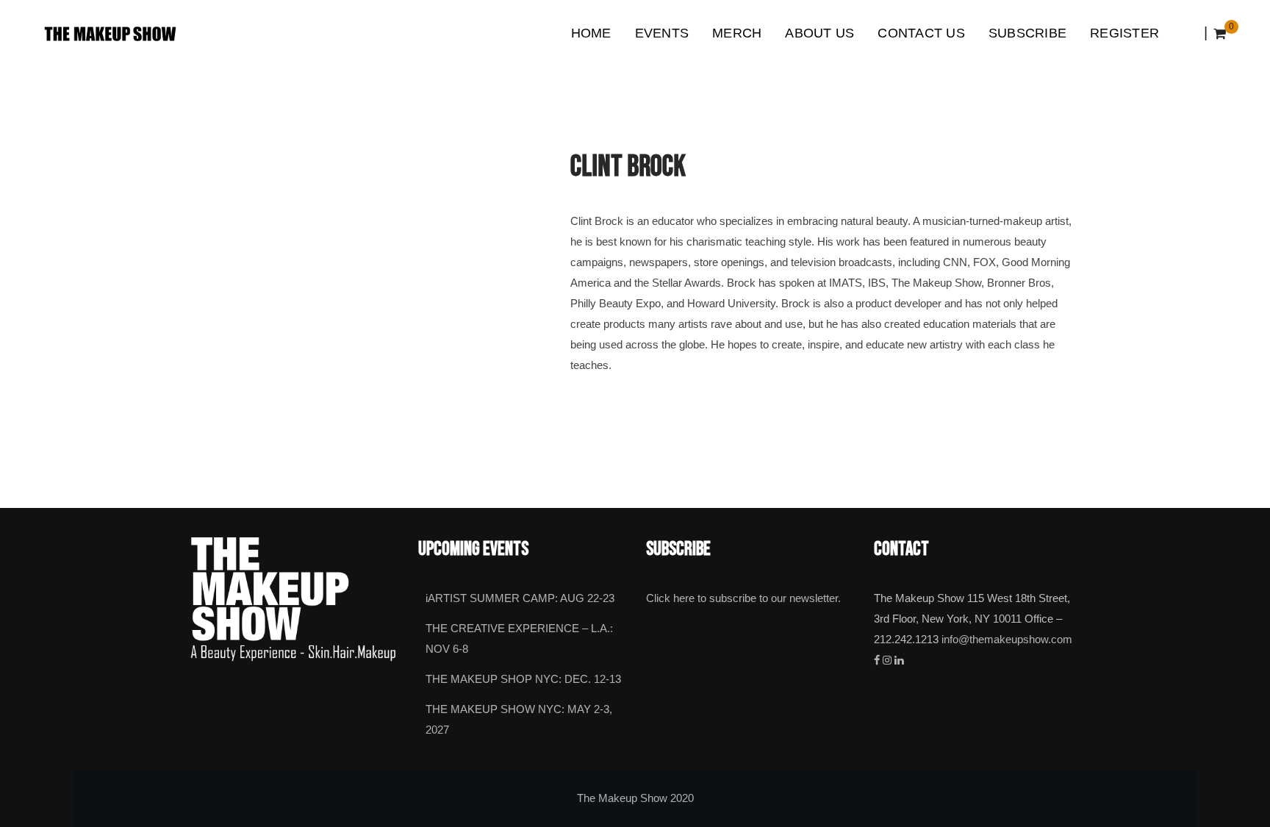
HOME (591, 33)
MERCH (736, 33)
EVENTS (662, 33)
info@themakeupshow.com (1006, 639)
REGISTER (1124, 33)
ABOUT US (819, 33)
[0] (1219, 34)
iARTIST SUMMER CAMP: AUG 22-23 (520, 598)
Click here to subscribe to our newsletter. (743, 598)
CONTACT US (921, 33)
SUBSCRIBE (1027, 33)
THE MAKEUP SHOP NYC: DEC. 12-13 (523, 679)
